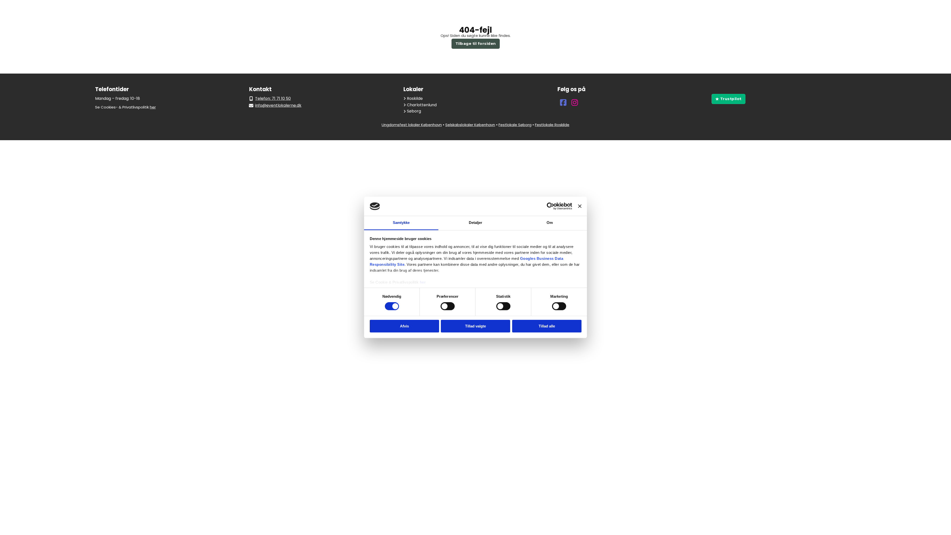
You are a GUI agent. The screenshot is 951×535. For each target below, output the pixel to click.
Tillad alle (547, 326)
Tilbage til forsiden (475, 43)
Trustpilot (730, 98)
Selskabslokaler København (470, 124)
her (423, 282)
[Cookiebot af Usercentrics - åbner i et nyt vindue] (550, 206)
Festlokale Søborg (515, 124)
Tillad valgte (475, 326)
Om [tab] (550, 222)
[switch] (448, 306)
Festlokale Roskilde (552, 124)
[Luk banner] (579, 206)
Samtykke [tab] (401, 222)
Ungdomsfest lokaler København (412, 124)
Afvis (404, 326)
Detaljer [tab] (475, 222)
